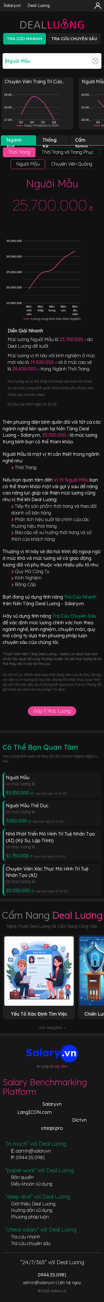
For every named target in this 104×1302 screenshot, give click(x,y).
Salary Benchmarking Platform (45, 1087)
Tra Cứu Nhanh (80, 597)
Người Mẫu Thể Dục (27, 805)
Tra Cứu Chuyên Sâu (74, 616)
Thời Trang (25, 467)
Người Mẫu (17, 777)
